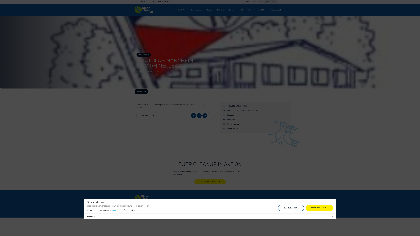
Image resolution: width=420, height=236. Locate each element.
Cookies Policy (117, 210)
